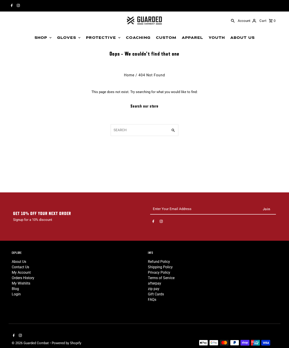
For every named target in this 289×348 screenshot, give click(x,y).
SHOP (41, 37)
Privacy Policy (159, 272)
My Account (21, 272)
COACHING (138, 37)
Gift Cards (156, 294)
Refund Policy (159, 261)
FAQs (152, 299)
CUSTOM (166, 37)
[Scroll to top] (279, 336)
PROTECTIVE (101, 37)
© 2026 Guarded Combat (31, 343)
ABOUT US (242, 37)
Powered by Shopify (66, 343)
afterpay (154, 283)
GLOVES (66, 37)
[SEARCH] (233, 20)
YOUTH (217, 37)
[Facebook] (11, 5)
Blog (15, 289)
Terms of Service (161, 278)
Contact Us (20, 267)
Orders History (23, 278)
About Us (19, 261)
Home (129, 75)
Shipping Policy (160, 267)
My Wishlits (21, 283)
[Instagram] (18, 5)
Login (16, 294)
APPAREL (192, 37)
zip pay (153, 289)
